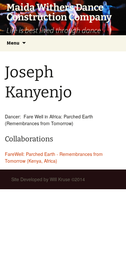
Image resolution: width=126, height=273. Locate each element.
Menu (13, 42)
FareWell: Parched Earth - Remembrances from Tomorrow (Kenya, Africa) (54, 157)
